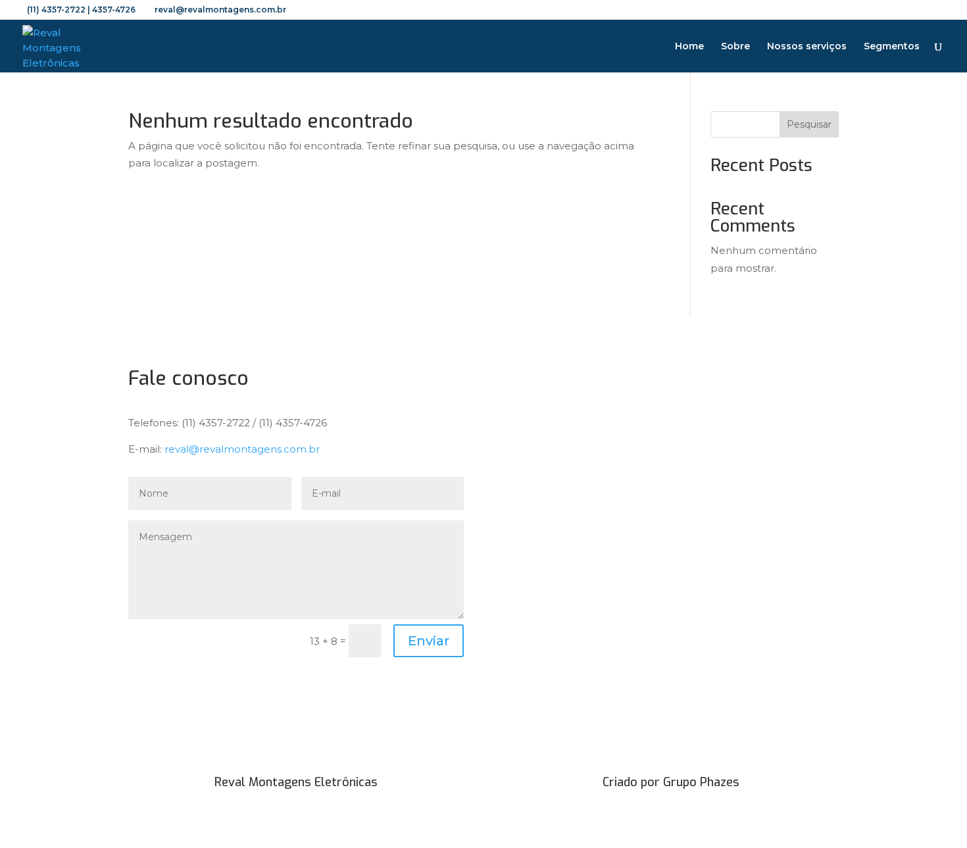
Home (689, 46)
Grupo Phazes (701, 782)
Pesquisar (809, 124)
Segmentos (892, 46)
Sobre (735, 46)
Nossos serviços (807, 46)
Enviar (428, 641)
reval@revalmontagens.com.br (242, 449)
